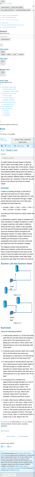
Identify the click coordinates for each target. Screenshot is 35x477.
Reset (2, 51)
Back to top (4, 431)
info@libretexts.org (13, 470)
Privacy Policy (19, 466)
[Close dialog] (1, 131)
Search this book (5, 33)
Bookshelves (20, 146)
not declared (24, 422)
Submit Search (5, 39)
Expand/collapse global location (33, 145)
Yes (4, 446)
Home (9, 146)
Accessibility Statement (14, 468)
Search (3, 474)
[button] (6, 113)
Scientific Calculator (9, 100)
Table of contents (8, 158)
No (10, 446)
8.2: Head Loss (5, 422)
